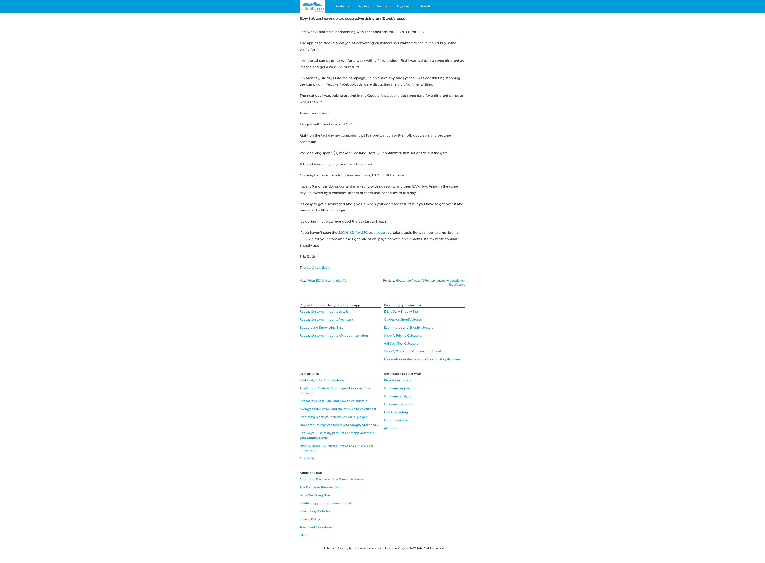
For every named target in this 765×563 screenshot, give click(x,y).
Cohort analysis (395, 420)
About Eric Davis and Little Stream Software (332, 479)
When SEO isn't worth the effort (327, 280)
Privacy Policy (310, 519)
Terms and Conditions (316, 527)
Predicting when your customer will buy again (334, 417)
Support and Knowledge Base (321, 327)
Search (425, 6)
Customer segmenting (400, 388)
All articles (307, 458)
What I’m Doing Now (315, 495)
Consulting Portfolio (315, 511)
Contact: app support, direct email (325, 503)
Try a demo (404, 6)
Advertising (321, 268)
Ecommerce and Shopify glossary (408, 327)
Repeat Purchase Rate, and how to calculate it (333, 401)
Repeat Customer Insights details (324, 311)
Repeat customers (397, 380)
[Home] (312, 6)
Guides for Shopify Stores (403, 319)
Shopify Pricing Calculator (403, 335)
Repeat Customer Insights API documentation (334, 335)
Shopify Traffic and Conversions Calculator (415, 351)
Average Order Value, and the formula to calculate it (338, 409)
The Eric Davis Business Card (321, 487)
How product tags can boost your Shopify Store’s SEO (339, 425)
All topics (391, 428)
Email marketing (396, 412)
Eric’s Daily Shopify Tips (401, 311)
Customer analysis (397, 396)
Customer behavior (398, 404)
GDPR (304, 535)
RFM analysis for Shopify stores (322, 380)
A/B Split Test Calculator (402, 343)
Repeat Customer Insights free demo (327, 319)
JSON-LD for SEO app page (361, 233)
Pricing (363, 6)
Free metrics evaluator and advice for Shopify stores (422, 359)
